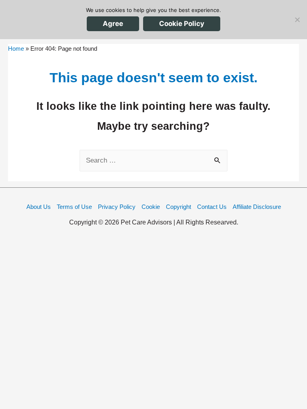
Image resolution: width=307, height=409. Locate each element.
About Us (38, 206)
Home (16, 48)
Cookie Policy (181, 24)
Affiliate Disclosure (257, 206)
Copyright (178, 206)
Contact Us (212, 206)
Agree (113, 24)
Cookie (151, 206)
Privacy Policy (117, 206)
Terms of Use (74, 206)
